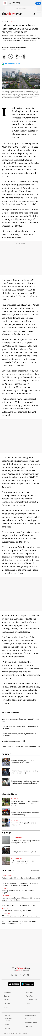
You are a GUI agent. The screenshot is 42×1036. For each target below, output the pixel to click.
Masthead (7, 1015)
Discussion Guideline (31, 1022)
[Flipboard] (28, 975)
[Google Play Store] (27, 984)
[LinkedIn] (12, 975)
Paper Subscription (30, 1015)
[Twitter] (24, 975)
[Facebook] (19, 975)
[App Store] (14, 984)
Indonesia (7, 992)
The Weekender (31, 1000)
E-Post (28, 1003)
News (4, 21)
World (6, 1000)
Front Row (29, 996)
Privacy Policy (29, 1019)
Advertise (7, 1028)
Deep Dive (29, 992)
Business (12, 21)
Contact (6, 1024)
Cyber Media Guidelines (8, 1019)
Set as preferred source (12, 63)
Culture (6, 1007)
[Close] (1, 3)
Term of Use (28, 1026)
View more (35, 794)
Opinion (7, 1003)
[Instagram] (16, 975)
